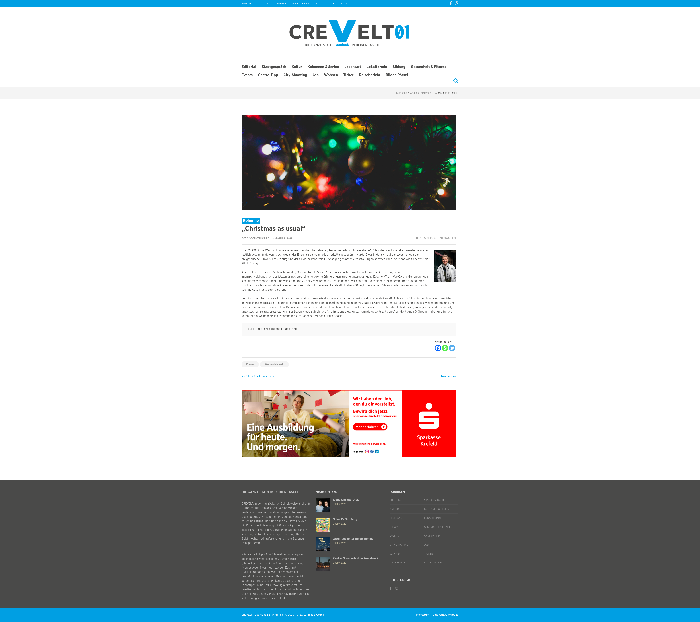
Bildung (398, 67)
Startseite (248, 3)
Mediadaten (339, 3)
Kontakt (282, 3)
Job (315, 75)
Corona (250, 364)
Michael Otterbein (258, 238)
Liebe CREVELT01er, (346, 499)
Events (247, 75)
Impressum (422, 614)
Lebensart (352, 67)
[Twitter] (452, 348)
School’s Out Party (345, 519)
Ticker (348, 75)
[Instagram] (456, 3)
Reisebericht (369, 75)
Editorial (249, 67)
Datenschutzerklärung (445, 614)
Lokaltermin (377, 67)
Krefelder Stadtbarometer (258, 376)
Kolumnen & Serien (323, 67)
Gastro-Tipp (268, 75)
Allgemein (426, 238)
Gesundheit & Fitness (428, 67)
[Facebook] (451, 3)
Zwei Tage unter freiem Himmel (353, 538)
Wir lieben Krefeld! (304, 3)
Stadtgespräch (274, 67)
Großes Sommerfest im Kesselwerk (355, 558)
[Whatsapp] (445, 348)
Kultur (297, 67)
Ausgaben (266, 3)
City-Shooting (295, 75)
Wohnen (331, 75)
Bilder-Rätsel (397, 75)
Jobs (325, 3)
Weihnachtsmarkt (274, 364)
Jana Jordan (448, 376)
